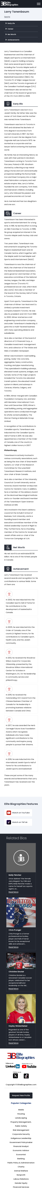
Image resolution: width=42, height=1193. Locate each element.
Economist (21, 1154)
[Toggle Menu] (38, 4)
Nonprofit (21, 1175)
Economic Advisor (21, 1150)
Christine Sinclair (16, 971)
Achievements (13, 40)
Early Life (11, 23)
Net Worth (12, 34)
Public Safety (21, 1126)
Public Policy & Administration (21, 1162)
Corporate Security (21, 1134)
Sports (7, 16)
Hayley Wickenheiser (18, 1026)
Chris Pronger (15, 930)
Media (21, 1109)
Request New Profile (21, 1095)
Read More (13, 892)
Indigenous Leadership (21, 1138)
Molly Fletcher (15, 875)
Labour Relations (21, 1179)
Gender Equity (21, 1183)
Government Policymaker (21, 1142)
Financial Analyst (21, 1146)
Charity (21, 1166)
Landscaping (21, 1118)
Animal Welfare (21, 1171)
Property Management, (21, 1122)
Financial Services (21, 1187)
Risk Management (21, 1130)
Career (10, 29)
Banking (21, 1158)
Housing (21, 1114)
